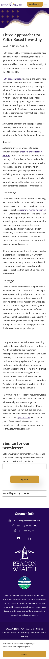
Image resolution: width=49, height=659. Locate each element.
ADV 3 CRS (30, 628)
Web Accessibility (38, 632)
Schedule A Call (34, 4)
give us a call (24, 417)
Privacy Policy (23, 632)
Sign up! (24, 479)
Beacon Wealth (11, 4)
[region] (24, 649)
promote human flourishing (33, 209)
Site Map (24, 636)
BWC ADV (10, 628)
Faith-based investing (13, 78)
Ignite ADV (19, 628)
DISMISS (24, 654)
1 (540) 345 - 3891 (30, 525)
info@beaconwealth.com (29, 520)
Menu (45, 4)
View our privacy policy (21, 646)
